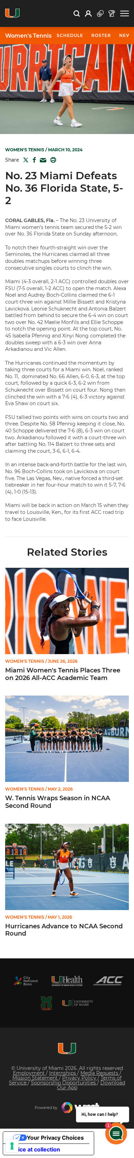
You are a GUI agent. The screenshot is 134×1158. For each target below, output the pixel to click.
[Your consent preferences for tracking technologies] (12, 1145)
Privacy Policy (80, 1078)
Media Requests (100, 1073)
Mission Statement (35, 1078)
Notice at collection (34, 1149)
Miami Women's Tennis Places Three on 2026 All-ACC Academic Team (62, 674)
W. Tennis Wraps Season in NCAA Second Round (57, 802)
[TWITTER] (24, 160)
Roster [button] (101, 35)
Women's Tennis (28, 36)
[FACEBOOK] (33, 160)
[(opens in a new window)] (25, 981)
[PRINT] (52, 160)
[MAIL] (41, 160)
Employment (29, 1073)
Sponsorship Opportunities (64, 1083)
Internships (63, 1073)
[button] (124, 14)
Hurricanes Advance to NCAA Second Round (64, 930)
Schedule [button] (70, 35)
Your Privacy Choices (55, 1137)
